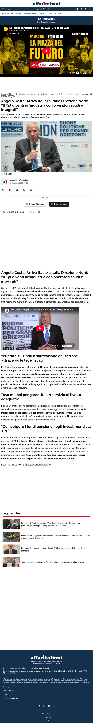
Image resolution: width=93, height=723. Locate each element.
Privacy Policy (46, 714)
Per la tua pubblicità (10, 698)
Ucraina (43, 13)
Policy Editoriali (8, 691)
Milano (11, 94)
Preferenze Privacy (46, 721)
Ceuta (50, 13)
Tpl (40, 212)
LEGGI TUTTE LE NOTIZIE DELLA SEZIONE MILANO (26, 464)
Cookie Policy (46, 717)
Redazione (7, 695)
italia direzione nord (13, 212)
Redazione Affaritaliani (19, 180)
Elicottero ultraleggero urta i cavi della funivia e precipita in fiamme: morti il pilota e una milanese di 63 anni (55, 537)
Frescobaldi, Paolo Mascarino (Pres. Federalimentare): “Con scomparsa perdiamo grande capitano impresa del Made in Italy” (51, 524)
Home (3, 94)
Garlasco (58, 13)
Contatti (6, 687)
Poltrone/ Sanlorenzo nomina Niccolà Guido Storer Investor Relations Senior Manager (53, 549)
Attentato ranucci (31, 13)
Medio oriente (16, 13)
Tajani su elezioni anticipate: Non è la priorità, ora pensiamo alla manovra (52, 562)
